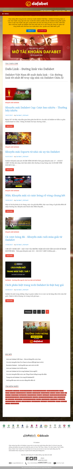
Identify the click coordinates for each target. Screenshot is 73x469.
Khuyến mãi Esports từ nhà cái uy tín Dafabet (32, 151)
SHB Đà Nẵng (61, 399)
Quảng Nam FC (54, 399)
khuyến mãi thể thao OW (25, 397)
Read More (10, 126)
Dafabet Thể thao (45, 393)
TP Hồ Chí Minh (51, 401)
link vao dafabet (19, 399)
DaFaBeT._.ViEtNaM (22, 115)
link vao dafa (11, 399)
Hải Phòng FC (45, 395)
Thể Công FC (44, 401)
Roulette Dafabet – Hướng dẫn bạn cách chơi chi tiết (22, 365)
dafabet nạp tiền (36, 393)
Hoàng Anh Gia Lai (32, 395)
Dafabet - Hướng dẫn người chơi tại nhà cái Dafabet (23, 280)
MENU (6, 14)
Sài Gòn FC (18, 401)
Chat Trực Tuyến (60, 463)
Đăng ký (31, 30)
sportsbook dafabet (10, 401)
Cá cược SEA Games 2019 (39, 390)
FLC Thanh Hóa (23, 395)
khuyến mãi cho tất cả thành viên (58, 395)
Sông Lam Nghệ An (26, 401)
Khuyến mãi (42, 30)
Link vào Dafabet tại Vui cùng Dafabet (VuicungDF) (21, 371)
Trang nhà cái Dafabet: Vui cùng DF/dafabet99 (20, 377)
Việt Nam (7, 403)
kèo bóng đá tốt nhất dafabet (45, 397)
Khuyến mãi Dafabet (12, 102)
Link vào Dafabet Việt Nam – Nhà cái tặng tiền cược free (23, 359)
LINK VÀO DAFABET (46, 10)
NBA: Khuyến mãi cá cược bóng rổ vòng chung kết (35, 195)
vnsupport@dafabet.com (17, 463)
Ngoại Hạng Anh (45, 399)
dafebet (62, 393)
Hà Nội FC (39, 395)
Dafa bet (61, 390)
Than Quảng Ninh (35, 401)
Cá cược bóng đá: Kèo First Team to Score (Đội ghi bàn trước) (25, 362)
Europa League (15, 395)
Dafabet (7, 393)
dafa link (58, 393)
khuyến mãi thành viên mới (12, 397)
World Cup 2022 (15, 403)
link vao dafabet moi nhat (29, 399)
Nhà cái (69, 10)
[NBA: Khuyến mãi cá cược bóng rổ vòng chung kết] (36, 183)
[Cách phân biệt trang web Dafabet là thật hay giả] (36, 270)
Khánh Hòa (35, 397)
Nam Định (38, 399)
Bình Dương (16, 390)
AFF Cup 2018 (9, 390)
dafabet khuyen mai (21, 393)
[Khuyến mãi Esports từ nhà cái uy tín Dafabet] (36, 139)
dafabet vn (52, 393)
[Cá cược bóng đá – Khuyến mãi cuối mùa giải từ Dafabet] (36, 224)
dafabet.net (13, 393)
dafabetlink (29, 393)
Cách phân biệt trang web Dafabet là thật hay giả (34, 285)
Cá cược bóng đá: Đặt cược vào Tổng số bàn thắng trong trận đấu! (26, 374)
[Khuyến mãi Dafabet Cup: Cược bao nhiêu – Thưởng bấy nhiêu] (36, 95)
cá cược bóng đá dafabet (26, 390)
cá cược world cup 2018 (52, 390)
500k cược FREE (59, 10)
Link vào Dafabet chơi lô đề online (16, 368)
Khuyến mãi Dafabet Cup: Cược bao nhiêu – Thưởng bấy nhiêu (36, 109)
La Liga (55, 397)
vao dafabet (64, 401)
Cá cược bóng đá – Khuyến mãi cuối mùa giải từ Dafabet (33, 238)
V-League (58, 401)
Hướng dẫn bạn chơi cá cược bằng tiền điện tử (20, 380)
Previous (28, 312)
